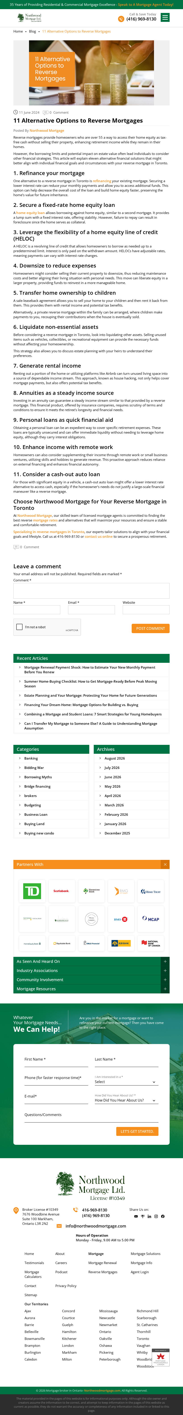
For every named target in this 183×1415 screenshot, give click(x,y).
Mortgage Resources (36, 988)
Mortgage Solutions (145, 1253)
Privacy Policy (66, 1285)
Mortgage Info (141, 1263)
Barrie (29, 1324)
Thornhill (144, 1331)
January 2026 (115, 824)
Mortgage (96, 1253)
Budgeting (32, 805)
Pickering (106, 1352)
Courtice (68, 1318)
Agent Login (140, 1272)
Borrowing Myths (38, 777)
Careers (61, 1263)
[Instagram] (156, 1216)
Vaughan (143, 1345)
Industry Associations (37, 970)
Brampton (32, 1345)
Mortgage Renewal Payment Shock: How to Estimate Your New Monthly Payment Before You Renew (89, 669)
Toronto (143, 1338)
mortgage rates (45, 520)
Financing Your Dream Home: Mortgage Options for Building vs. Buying (81, 704)
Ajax (28, 1311)
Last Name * (105, 1059)
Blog (32, 31)
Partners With (30, 864)
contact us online (99, 536)
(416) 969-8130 (96, 1215)
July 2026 (112, 767)
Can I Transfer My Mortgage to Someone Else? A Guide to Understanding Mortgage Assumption (90, 725)
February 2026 (116, 814)
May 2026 (113, 786)
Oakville (105, 1338)
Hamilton (69, 1331)
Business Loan (36, 814)
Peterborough (110, 1359)
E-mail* (31, 1096)
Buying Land (34, 824)
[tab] (91, 864)
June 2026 (113, 777)
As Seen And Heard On (38, 961)
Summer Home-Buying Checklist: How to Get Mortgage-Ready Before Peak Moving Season (90, 683)
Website (129, 602)
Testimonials (34, 1263)
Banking (31, 758)
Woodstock (145, 1366)
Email (73, 602)
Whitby (142, 1352)
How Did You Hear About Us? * (115, 1095)
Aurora (30, 1318)
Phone (53, 1077)
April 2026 (113, 795)
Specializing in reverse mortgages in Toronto (48, 531)
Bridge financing (37, 786)
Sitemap (31, 1295)
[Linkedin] (149, 1216)
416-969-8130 (94, 1210)
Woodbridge (146, 1359)
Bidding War (34, 767)
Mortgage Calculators (33, 1274)
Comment (22, 580)
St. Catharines (147, 1324)
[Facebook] (162, 1216)
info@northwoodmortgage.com (96, 1226)
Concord (68, 1311)
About (59, 1253)
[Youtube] (136, 1216)
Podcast (61, 1272)
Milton (67, 1359)
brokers (30, 795)
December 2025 (117, 833)
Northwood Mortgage (47, 130)
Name (19, 602)
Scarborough (146, 1318)
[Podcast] (142, 1216)
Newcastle (107, 1318)
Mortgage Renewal (102, 1263)
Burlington (33, 1352)
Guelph (67, 1324)
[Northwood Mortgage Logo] (29, 17)
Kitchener (69, 1338)
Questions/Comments (43, 1114)
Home (18, 31)
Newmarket (108, 1324)
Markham (69, 1352)
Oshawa (105, 1345)
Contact (30, 1285)
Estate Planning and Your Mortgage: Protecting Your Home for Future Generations (90, 695)
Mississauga (108, 1311)
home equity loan (30, 212)
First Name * (35, 1059)
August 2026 (115, 758)
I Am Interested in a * (109, 1076)
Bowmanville (35, 1338)
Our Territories (36, 1304)
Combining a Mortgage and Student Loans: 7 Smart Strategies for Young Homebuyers (93, 714)
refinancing (102, 181)
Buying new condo (39, 833)
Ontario (105, 1331)
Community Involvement (40, 979)
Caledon (31, 1359)
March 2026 (114, 805)
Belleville (31, 1331)
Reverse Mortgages (102, 1272)
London (68, 1345)
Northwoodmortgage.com (102, 1390)
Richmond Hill (147, 1311)
